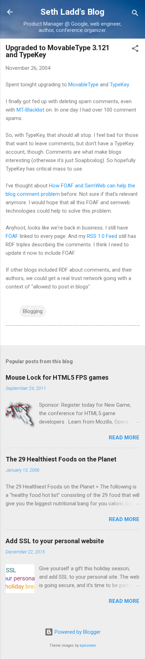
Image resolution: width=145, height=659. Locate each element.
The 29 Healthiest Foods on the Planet (61, 459)
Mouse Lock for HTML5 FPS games (57, 377)
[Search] (135, 14)
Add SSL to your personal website (55, 541)
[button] (135, 49)
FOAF (12, 236)
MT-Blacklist (30, 110)
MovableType (83, 84)
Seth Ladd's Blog (72, 12)
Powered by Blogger (77, 632)
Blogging (33, 311)
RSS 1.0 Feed (102, 236)
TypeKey (119, 84)
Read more (124, 437)
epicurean (88, 645)
